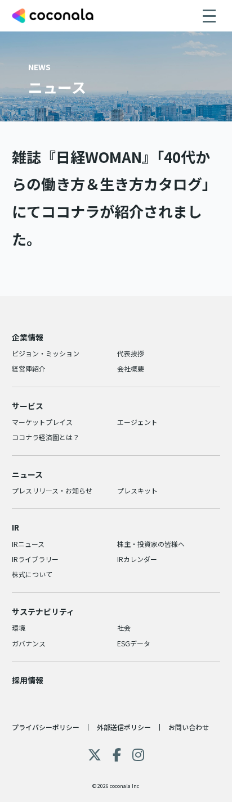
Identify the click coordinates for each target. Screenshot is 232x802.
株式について (32, 574)
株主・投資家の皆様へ (151, 544)
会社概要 (130, 368)
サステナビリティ (43, 611)
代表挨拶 (130, 353)
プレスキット (137, 490)
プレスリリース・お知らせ (52, 490)
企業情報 (27, 337)
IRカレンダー (137, 559)
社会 (124, 627)
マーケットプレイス (42, 422)
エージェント (137, 422)
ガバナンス (29, 643)
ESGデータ (133, 643)
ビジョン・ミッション (45, 353)
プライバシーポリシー (45, 727)
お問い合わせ (188, 727)
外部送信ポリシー (124, 727)
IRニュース (28, 544)
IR (15, 527)
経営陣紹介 (29, 368)
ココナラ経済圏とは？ (45, 437)
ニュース (27, 474)
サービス (27, 405)
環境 (18, 627)
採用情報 (27, 680)
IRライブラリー (35, 559)
